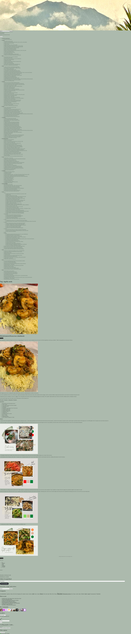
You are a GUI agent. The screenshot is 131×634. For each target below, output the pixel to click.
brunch (27, 593)
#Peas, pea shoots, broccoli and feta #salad (11, 131)
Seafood (3, 81)
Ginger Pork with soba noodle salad (10, 76)
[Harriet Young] (14, 609)
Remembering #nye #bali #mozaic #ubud (12, 199)
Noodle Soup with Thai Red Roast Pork (10, 189)
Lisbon (5, 219)
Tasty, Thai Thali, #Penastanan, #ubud (12, 207)
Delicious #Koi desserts (8, 140)
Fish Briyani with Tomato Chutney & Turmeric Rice (12, 61)
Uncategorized (93, 593)
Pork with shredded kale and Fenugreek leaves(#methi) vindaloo (14, 260)
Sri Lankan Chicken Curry (8, 53)
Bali (4, 192)
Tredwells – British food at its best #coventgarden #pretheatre (14, 149)
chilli (33, 593)
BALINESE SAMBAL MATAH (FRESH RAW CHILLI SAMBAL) (17, 204)
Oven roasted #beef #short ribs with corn (10, 115)
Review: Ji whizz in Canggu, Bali (9, 142)
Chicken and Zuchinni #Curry (9, 51)
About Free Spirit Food (6, 38)
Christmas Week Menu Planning (9, 171)
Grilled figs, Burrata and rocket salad (10, 118)
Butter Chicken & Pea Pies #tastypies (10, 49)
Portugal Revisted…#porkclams (9, 96)
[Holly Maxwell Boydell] (17, 609)
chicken (3, 40)
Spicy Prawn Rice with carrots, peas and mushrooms (12, 58)
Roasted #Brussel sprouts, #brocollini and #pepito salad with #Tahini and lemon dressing (18, 78)
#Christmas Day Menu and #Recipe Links (11, 181)
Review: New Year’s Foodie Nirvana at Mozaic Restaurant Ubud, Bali (15, 150)
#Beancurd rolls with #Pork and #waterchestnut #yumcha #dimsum (15, 263)
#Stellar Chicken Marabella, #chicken (10, 48)
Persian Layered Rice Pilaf (8, 62)
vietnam (5, 233)
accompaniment (3, 593)
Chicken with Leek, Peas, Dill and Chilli (10, 44)
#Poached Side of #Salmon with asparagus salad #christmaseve (14, 175)
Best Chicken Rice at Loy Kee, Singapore (11, 56)
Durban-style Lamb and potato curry (10, 159)
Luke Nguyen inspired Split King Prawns (11, 92)
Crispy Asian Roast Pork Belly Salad (10, 69)
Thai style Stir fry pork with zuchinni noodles (11, 268)
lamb (3, 249)
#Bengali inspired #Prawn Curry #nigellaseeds (11, 161)
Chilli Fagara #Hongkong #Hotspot (12, 217)
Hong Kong (6, 213)
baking (11, 593)
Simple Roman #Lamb (7, 252)
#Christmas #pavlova (7, 173)
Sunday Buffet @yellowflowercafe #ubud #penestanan (15, 210)
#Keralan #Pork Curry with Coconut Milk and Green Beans (13, 265)
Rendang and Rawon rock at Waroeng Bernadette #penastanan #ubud (17, 211)
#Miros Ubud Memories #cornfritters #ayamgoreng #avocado (16, 196)
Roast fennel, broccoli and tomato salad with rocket (12, 71)
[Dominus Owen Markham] (11, 609)
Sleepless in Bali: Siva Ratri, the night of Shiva (13, 201)
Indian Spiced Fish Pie (7, 91)
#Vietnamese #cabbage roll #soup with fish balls (12, 187)
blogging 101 (19, 593)
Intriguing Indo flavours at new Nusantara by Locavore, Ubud (16, 193)
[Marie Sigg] (6, 609)
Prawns (55, 593)
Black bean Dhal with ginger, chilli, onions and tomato (13, 132)
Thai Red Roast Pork (7, 108)
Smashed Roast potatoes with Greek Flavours (11, 124)
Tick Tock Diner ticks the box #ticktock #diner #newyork (13, 247)
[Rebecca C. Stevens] (1, 609)
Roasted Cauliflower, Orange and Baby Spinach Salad (13, 75)
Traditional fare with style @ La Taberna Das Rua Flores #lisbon (16, 220)
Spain (5, 232)
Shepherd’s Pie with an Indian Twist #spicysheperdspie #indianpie (14, 158)
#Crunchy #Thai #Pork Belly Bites (9, 261)
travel (3, 191)
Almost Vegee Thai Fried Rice (9, 63)
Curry (3, 156)
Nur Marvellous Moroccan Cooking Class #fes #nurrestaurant (16, 229)
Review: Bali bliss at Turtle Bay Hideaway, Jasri (12, 147)
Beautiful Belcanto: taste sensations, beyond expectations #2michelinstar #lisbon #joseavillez (21, 221)
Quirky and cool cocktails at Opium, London (13, 226)
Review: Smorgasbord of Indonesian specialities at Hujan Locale (14, 148)
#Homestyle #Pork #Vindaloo (9, 266)
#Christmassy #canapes (8, 172)
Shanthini (1, 576)
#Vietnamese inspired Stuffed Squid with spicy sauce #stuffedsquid (17, 234)
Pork (3, 259)
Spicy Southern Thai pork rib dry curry (10, 160)
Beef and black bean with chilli (9, 276)
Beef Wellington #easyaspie (8, 274)
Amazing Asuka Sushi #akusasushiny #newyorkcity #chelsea (14, 248)
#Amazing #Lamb (7, 254)
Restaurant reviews (5, 138)
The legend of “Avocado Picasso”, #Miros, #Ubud (12, 67)
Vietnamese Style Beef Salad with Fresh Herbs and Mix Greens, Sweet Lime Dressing (18, 72)
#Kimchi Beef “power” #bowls (9, 270)
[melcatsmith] (4, 609)
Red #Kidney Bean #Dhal (8, 184)
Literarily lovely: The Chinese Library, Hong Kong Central (15, 218)
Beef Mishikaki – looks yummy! (9, 278)
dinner (41, 593)
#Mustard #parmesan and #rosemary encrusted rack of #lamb (14, 253)
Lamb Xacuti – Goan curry (8, 157)
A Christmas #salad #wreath (8, 180)
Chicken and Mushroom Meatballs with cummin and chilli (13, 46)
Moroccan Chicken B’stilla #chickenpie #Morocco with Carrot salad (15, 50)
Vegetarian (3, 117)
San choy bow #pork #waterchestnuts (10, 262)
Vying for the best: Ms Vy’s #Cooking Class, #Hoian (12, 152)
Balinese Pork (8, 194)
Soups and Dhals (5, 183)
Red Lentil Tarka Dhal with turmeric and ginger (11, 186)
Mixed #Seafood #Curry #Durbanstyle (10, 101)
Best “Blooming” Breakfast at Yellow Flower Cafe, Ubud (13, 154)
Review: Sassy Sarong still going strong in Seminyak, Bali (13, 141)
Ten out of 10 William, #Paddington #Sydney (13, 245)
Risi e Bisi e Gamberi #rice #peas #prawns (11, 105)
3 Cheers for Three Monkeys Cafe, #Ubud (13, 209)
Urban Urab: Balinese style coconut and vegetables (12, 79)
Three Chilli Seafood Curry (8, 164)
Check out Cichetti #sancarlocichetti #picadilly (13, 225)
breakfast (23, 593)
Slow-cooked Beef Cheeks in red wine (10, 271)
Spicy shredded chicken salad (9, 68)
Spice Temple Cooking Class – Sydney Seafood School (13, 86)
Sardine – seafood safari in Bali (11, 202)
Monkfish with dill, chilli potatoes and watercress (12, 97)
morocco (5, 228)
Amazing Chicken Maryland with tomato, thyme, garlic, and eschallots (15, 42)
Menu (1, 36)
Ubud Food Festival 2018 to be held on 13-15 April (14, 206)
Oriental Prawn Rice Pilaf (8, 57)
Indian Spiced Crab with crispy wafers (10, 85)
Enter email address (4, 583)
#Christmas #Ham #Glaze (8, 182)
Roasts (3, 106)
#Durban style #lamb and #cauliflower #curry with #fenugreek (14, 162)
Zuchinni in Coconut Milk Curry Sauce (10, 137)
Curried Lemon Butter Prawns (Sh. (9, 90)
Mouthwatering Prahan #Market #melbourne (13, 243)
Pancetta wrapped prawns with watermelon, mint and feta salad (14, 84)
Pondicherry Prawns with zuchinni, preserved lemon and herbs (14, 89)
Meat (51, 593)
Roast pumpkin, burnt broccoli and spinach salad (12, 74)
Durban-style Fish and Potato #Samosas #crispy (11, 82)
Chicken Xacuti (6, 43)
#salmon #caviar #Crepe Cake (9, 93)
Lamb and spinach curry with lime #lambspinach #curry (13, 166)
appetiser (8, 593)
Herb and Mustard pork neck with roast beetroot (12, 116)
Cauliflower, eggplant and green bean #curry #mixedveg (13, 135)
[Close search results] (1, 622)
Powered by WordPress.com (4, 616)
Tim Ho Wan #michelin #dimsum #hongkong (13, 214)
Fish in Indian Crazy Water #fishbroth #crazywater (12, 100)
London (5, 222)
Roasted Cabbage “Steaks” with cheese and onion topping (13, 112)
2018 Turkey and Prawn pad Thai (9, 87)
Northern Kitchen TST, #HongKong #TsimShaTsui (14, 215)
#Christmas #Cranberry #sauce (9, 177)
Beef (3, 269)
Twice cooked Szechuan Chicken (9, 52)
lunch (48, 593)
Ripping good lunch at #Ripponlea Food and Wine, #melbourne (16, 244)
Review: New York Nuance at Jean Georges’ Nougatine (13, 145)
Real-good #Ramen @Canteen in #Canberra (9, 602)
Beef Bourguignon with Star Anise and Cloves (11, 279)
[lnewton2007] (24, 609)
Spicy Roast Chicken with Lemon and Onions (11, 47)
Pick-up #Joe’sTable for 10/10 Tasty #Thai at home (12, 153)
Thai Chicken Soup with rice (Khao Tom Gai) (11, 103)
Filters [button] (2, 627)
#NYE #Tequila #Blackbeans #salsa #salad (11, 119)
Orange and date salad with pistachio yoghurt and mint (13, 73)
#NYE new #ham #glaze (8, 179)
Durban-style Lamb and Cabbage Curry (10, 256)
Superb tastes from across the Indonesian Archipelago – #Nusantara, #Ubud (18, 208)
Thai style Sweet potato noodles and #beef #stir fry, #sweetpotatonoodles (16, 275)
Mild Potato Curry (7, 121)
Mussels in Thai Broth (7, 102)
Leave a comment (6, 576)
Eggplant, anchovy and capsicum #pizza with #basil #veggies (14, 134)
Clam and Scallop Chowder (8, 104)
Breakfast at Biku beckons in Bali (11, 195)
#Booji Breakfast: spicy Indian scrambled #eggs (11, 120)
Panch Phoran (21, 340)
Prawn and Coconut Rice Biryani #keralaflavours (12, 64)
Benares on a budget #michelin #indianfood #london (14, 227)
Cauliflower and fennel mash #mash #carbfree (11, 122)
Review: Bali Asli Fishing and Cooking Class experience (13, 146)
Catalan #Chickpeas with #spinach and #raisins (11, 66)
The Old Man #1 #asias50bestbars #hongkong (11, 151)
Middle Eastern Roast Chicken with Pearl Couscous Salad (13, 45)
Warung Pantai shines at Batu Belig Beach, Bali (14, 203)
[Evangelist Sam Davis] (22, 609)
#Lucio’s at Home (7, 155)
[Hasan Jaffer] (9, 609)
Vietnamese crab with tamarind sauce (12, 239)
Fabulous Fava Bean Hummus (9, 139)
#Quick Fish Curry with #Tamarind (10, 168)
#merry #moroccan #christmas (11, 231)
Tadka (17, 396)
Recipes (59, 594)
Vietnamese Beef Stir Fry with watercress (10, 272)
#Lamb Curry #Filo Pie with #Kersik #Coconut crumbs (13, 163)
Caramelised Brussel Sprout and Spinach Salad (11, 77)
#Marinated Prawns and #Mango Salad (10, 95)
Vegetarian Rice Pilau (7, 60)
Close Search (2, 632)
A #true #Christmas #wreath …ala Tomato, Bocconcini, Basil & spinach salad (16, 174)
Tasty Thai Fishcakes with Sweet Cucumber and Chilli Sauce (14, 83)
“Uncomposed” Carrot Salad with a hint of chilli (12, 70)
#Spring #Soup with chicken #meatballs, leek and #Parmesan (14, 188)
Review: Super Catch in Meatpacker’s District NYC (12, 143)
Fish (44, 593)
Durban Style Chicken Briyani (9, 59)
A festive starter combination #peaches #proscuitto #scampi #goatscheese (16, 176)
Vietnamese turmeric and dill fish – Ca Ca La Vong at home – (14, 98)
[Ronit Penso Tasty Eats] (19, 609)
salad (77, 593)
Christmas (3, 170)
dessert (38, 593)
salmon (79, 593)
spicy (86, 593)
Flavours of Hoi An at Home (10, 242)
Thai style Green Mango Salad (9, 80)
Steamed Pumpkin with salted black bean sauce (11, 123)
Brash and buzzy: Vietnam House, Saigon (13, 237)
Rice (3, 55)
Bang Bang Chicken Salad (8, 41)
